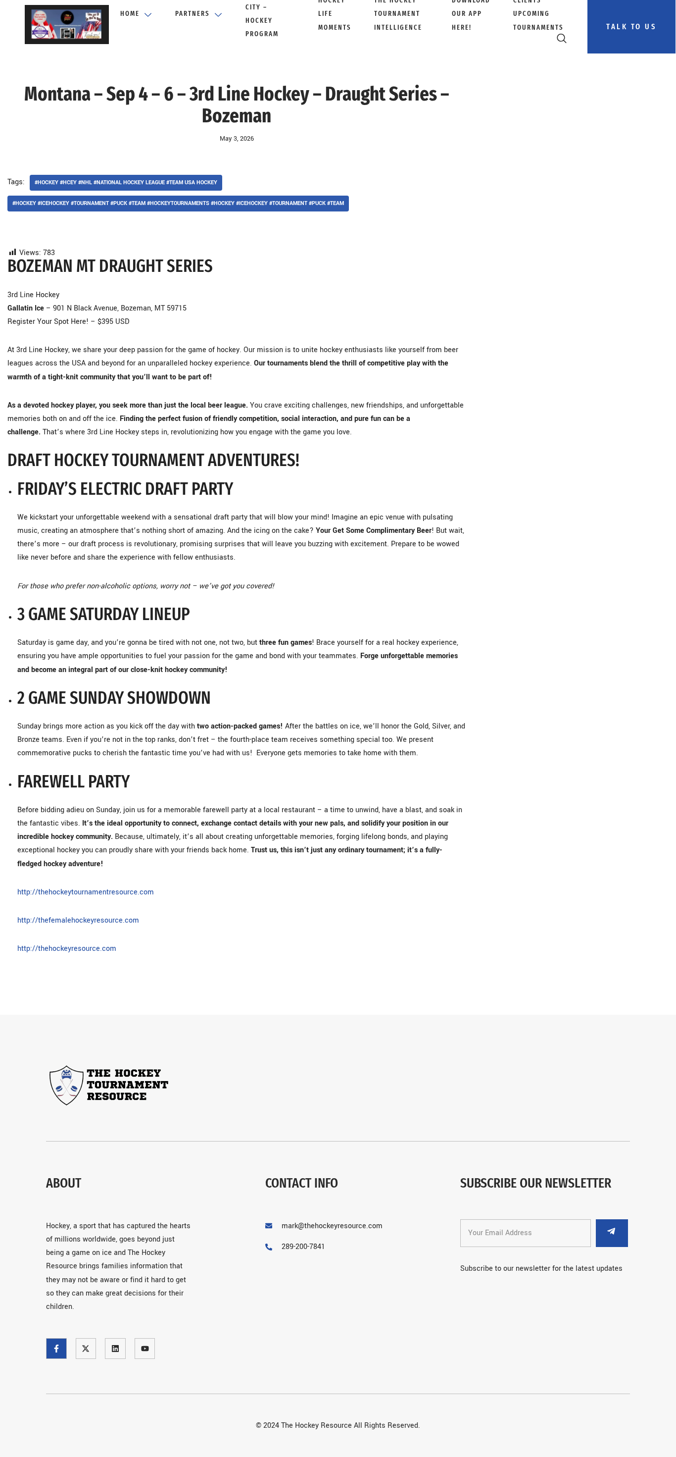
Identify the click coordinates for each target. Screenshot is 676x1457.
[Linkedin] (115, 1348)
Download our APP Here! (471, 14)
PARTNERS (192, 13)
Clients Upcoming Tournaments (538, 14)
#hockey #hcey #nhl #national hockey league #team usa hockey (126, 182)
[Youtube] (145, 1348)
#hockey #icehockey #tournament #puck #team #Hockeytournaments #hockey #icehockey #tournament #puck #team (178, 203)
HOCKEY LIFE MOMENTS (334, 14)
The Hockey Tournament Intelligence (398, 14)
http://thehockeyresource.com (66, 948)
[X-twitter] (86, 1348)
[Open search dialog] (563, 41)
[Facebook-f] (56, 1348)
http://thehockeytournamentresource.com (85, 892)
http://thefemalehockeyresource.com (79, 920)
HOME (130, 13)
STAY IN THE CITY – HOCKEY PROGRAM (266, 14)
